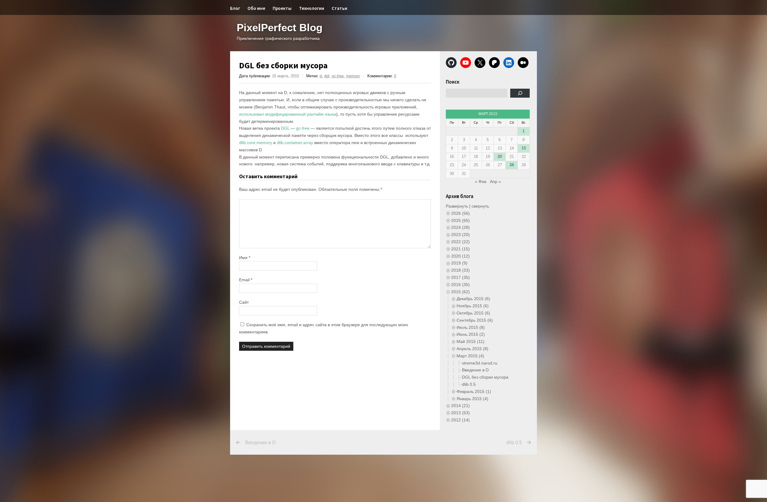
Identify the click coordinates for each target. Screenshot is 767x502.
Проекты (282, 8)
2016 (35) (460, 284)
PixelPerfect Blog (279, 27)
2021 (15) (460, 249)
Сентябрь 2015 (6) (475, 320)
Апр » (495, 181)
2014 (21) (460, 405)
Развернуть (457, 206)
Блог (235, 8)
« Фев (480, 181)
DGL (285, 128)
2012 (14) (460, 420)
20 (500, 156)
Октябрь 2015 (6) (473, 313)
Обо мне (256, 8)
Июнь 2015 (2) (471, 334)
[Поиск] (520, 93)
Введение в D (475, 370)
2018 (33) (460, 270)
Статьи (339, 8)
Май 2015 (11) (470, 341)
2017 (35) (460, 277)
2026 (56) (460, 213)
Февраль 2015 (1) (474, 391)
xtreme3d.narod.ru (479, 363)
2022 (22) (460, 241)
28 (512, 165)
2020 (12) (460, 256)
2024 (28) (460, 227)
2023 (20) (460, 234)
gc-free (338, 76)
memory (353, 76)
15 (524, 148)
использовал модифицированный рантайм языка (287, 114)
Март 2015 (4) (470, 355)
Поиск (453, 81)
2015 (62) (460, 291)
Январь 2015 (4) (472, 398)
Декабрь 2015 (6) (473, 298)
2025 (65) (460, 220)
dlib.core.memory (255, 142)
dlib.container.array (295, 142)
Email (245, 279)
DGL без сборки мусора (485, 377)
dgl (326, 76)
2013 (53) (460, 412)
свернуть (480, 206)
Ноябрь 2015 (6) (473, 305)
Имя (244, 257)
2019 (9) (459, 263)
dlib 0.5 (469, 384)
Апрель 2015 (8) (472, 348)
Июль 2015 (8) (471, 327)
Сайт (244, 302)
